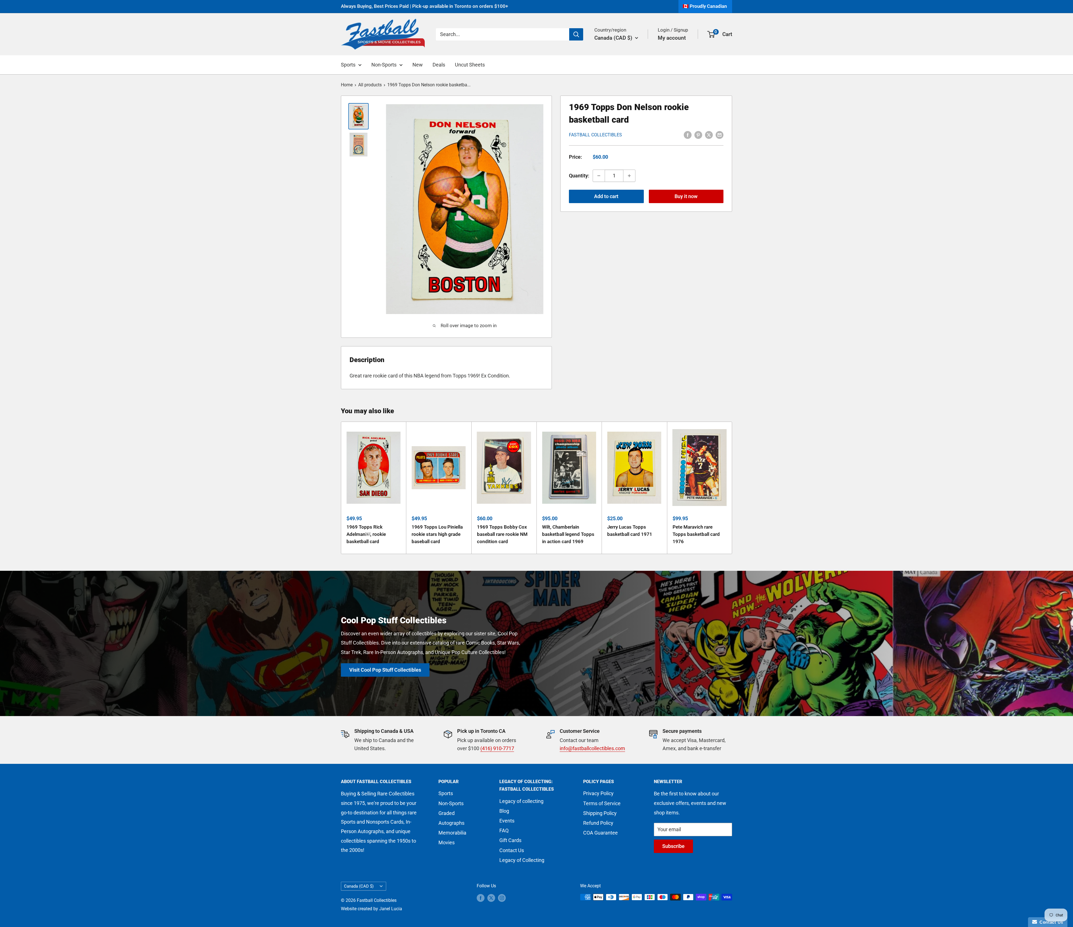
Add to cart (606, 196)
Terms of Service (602, 803)
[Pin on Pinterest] (698, 134)
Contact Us (511, 850)
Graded (446, 813)
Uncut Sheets (470, 65)
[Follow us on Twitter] (491, 898)
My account (672, 37)
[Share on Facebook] (688, 134)
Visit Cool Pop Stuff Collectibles (385, 670)
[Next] (732, 488)
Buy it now (686, 196)
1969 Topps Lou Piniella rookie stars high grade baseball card (437, 534)
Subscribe (673, 846)
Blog (504, 811)
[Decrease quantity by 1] (599, 176)
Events (506, 821)
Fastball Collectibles (595, 134)
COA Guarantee (600, 833)
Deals (439, 65)
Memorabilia (452, 833)
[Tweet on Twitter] (709, 134)
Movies (446, 842)
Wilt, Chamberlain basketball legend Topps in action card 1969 (568, 534)
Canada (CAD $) (359, 886)
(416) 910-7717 (497, 748)
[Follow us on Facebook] (481, 898)
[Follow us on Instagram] (502, 898)
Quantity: (579, 176)
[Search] (576, 34)
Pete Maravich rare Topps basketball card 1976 (696, 534)
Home (347, 84)
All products (370, 84)
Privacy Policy (598, 793)
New (417, 65)
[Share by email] (719, 134)
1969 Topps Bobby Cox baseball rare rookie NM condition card (502, 534)
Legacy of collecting (521, 801)
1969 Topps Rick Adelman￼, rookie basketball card (366, 534)
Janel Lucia (390, 908)
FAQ (504, 830)
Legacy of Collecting (521, 860)
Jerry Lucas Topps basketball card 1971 (629, 530)
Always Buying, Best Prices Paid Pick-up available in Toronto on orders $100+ (424, 6)
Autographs (451, 823)
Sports (348, 65)
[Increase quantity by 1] (629, 176)
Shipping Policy (600, 813)
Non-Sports (384, 65)
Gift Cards (510, 840)
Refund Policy (598, 823)
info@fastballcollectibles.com (592, 748)
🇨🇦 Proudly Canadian (705, 6)
